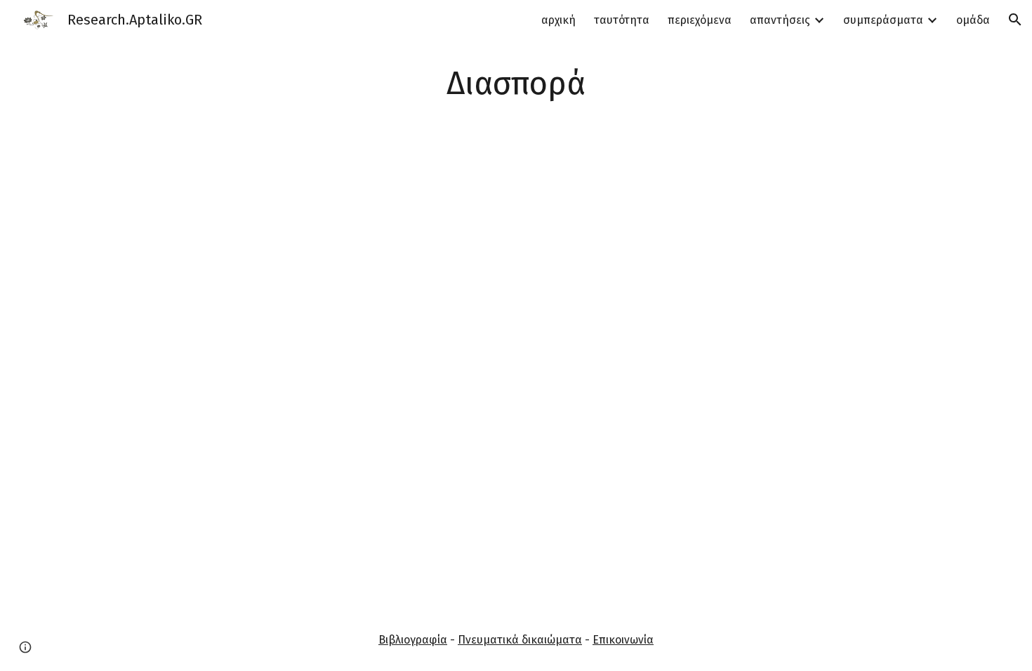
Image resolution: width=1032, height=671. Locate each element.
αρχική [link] (558, 20)
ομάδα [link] (973, 20)
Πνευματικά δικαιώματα (520, 639)
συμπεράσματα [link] (883, 20)
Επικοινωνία (623, 639)
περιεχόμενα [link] (700, 20)
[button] (1015, 19)
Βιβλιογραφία (412, 639)
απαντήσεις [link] (780, 20)
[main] (516, 84)
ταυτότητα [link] (621, 20)
